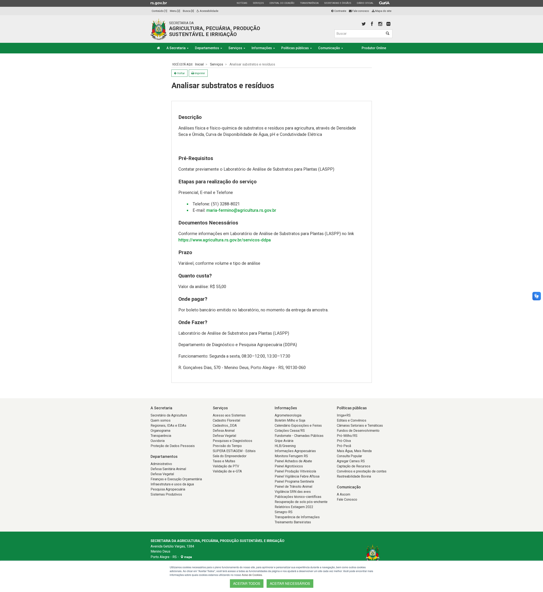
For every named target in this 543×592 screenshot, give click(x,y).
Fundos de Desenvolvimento (358, 431)
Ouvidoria (158, 441)
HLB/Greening (285, 446)
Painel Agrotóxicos (289, 466)
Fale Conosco (347, 499)
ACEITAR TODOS (246, 583)
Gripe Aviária (284, 441)
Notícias (242, 2)
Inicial (199, 64)
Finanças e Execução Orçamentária (176, 479)
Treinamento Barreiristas (293, 522)
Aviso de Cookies (252, 575)
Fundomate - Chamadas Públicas (299, 436)
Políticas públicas (295, 48)
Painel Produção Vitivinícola (295, 471)
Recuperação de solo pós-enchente (301, 502)
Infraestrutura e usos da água (172, 484)
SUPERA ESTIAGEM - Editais (234, 451)
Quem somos (161, 420)
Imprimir (199, 73)
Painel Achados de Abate (293, 461)
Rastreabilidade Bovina (354, 476)
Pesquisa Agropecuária (168, 489)
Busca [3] (188, 11)
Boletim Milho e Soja (290, 420)
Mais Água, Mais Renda (354, 451)
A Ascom (343, 494)
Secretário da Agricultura (169, 415)
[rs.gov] (159, 3)
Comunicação (329, 48)
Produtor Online (374, 48)
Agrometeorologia (288, 415)
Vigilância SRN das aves (293, 492)
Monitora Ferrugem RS (291, 456)
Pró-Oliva (344, 441)
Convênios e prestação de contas (361, 471)
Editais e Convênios (351, 420)
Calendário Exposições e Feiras (298, 425)
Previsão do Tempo (227, 446)
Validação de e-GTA (227, 471)
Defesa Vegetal (162, 474)
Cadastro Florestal (226, 420)
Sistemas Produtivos (166, 494)
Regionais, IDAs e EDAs (168, 425)
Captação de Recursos (353, 466)
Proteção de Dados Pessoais (173, 446)
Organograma (160, 431)
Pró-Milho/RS (347, 436)
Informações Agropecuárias (295, 451)
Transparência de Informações (297, 517)
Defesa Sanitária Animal (168, 469)
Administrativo (161, 464)
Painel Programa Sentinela (294, 481)
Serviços (258, 2)
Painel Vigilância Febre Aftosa (297, 476)
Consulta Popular (349, 456)
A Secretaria (176, 48)
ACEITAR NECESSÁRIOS (290, 583)
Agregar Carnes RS (351, 461)
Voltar (180, 73)
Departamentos (207, 48)
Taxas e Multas (224, 461)
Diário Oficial (365, 2)
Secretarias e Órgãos (337, 2)
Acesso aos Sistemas (229, 415)
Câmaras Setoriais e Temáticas (360, 425)
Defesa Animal (224, 431)
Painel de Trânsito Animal (293, 487)
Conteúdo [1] (159, 11)
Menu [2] (175, 11)
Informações (262, 48)
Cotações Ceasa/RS (290, 431)
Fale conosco (360, 11)
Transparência (309, 2)
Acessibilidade (208, 11)
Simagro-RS (283, 512)
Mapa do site (383, 11)
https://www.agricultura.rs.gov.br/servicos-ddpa (224, 239)
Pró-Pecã (344, 446)
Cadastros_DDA (225, 425)
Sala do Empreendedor (229, 456)
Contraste (340, 11)
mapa (187, 557)
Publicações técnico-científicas (298, 497)
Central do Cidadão (281, 2)
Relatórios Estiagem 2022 (294, 507)
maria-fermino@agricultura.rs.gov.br (241, 210)
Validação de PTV (226, 466)
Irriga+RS (344, 415)
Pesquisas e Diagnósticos (232, 441)
